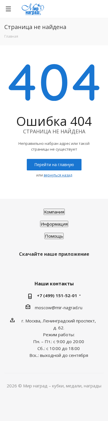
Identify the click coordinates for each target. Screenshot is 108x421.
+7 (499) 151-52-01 (57, 295)
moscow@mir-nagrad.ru (58, 307)
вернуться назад (58, 175)
